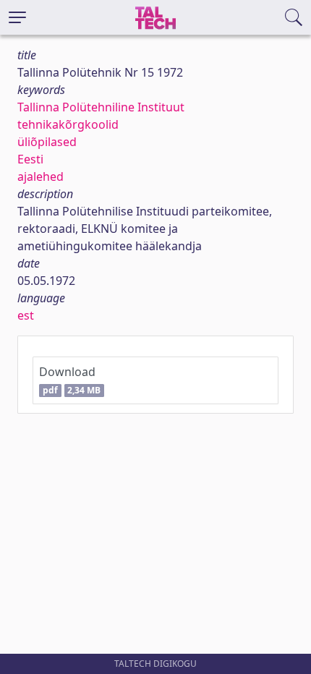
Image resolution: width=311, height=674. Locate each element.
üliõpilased (47, 142)
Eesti (30, 159)
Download (70, 380)
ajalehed (40, 176)
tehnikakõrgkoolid (68, 124)
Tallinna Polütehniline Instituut (100, 107)
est (25, 315)
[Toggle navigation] (17, 17)
